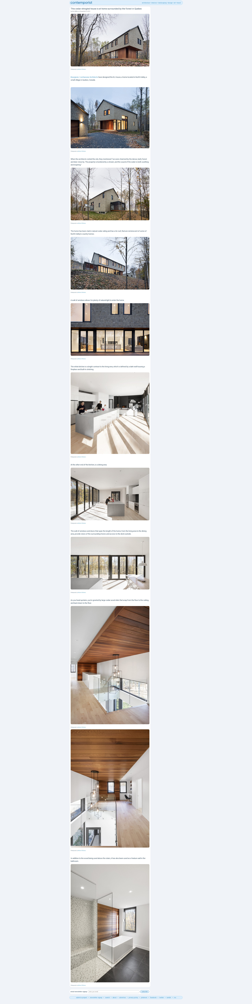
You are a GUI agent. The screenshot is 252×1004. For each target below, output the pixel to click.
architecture (146, 3)
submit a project (81, 997)
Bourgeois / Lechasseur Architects (84, 77)
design (170, 3)
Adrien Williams (82, 69)
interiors (154, 3)
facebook (153, 997)
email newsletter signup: (78, 992)
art (175, 3)
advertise (122, 997)
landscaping (162, 3)
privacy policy (133, 997)
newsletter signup (96, 997)
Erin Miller (75, 11)
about (114, 997)
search (107, 997)
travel (179, 3)
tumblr (169, 997)
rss (175, 997)
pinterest (144, 997)
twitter (161, 997)
